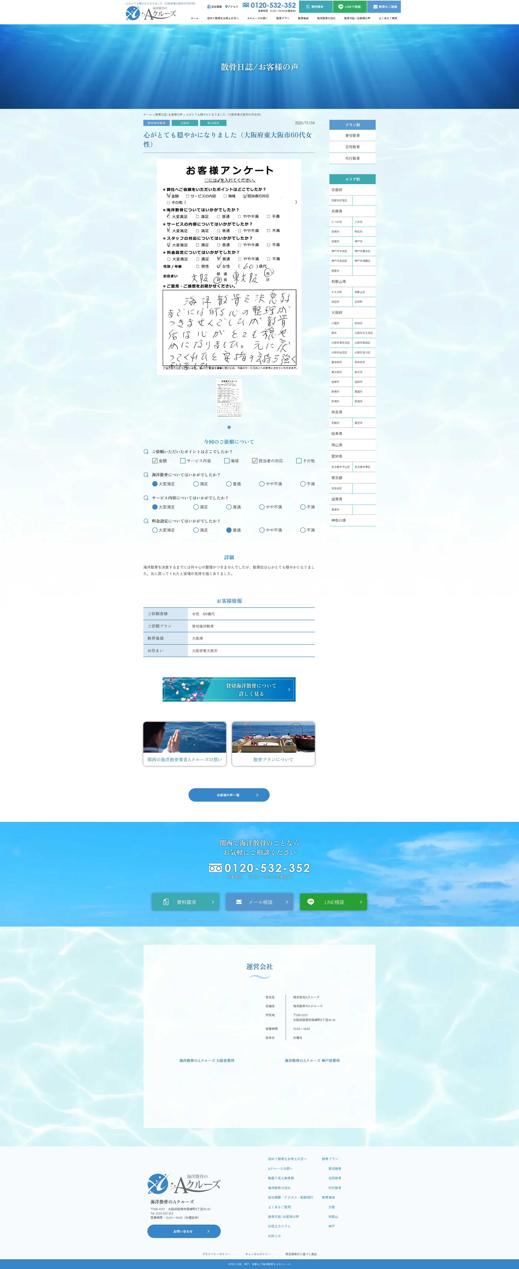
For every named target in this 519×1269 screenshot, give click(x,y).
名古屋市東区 (362, 467)
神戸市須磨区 (362, 261)
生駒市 (335, 423)
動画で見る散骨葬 (281, 1178)
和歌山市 (360, 292)
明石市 (358, 231)
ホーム (195, 18)
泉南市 (335, 391)
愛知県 (336, 456)
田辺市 (335, 302)
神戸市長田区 (339, 261)
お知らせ (274, 1235)
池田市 (358, 382)
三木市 (358, 222)
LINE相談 (334, 901)
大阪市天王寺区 (364, 333)
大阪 (331, 1207)
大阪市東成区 (362, 343)
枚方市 (358, 372)
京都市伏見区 (339, 200)
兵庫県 (336, 211)
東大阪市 (213, 123)
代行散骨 (352, 158)
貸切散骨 (352, 135)
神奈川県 (338, 520)
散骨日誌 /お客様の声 (357, 18)
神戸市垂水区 (362, 251)
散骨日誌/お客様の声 (283, 1216)
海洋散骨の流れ (326, 18)
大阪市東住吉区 (340, 343)
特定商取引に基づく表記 (301, 1254)
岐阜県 (336, 433)
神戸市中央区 (339, 251)
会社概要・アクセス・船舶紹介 (290, 1197)
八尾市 (335, 323)
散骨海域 (303, 18)
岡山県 (336, 444)
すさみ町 (336, 292)
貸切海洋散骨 (156, 123)
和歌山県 (338, 281)
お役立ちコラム (279, 1226)
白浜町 (358, 302)
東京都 (336, 477)
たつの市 (336, 222)
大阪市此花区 (339, 352)
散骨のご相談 (388, 6)
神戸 (331, 1226)
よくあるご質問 (388, 18)
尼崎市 (335, 231)
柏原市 (335, 382)
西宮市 (335, 271)
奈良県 (336, 411)
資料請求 (317, 6)
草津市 (335, 509)
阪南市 (358, 401)
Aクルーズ (284, 1264)
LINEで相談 (353, 6)
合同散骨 (352, 146)
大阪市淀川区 (362, 352)
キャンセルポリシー (258, 1254)
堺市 (334, 333)
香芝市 (358, 423)
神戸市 (358, 241)
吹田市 (358, 323)
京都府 (336, 189)
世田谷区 (336, 488)
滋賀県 (336, 498)
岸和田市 (360, 362)
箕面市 (358, 391)
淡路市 (335, 241)
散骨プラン (283, 18)
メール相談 (260, 901)
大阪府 (185, 123)
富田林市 (336, 362)
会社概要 (216, 7)
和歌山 (333, 1216)
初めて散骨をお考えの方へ (223, 18)
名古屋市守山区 (340, 467)
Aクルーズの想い (258, 18)
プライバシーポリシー (216, 1254)
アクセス (233, 7)
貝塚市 (335, 401)
